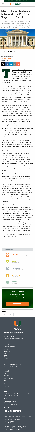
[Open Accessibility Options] (2, 1)
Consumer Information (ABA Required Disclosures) (17, 393)
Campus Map (7, 403)
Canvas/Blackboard (9, 378)
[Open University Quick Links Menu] (33, 1)
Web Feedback (8, 388)
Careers (6, 373)
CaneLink (6, 377)
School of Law (7, 344)
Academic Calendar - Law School (12, 364)
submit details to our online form (13, 429)
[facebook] (7, 64)
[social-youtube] (11, 411)
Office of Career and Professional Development (18, 217)
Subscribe (17, 304)
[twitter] (3, 64)
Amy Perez (14, 215)
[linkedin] (11, 64)
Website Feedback (8, 422)
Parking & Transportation (10, 404)
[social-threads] (19, 411)
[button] (31, 427)
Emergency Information (9, 418)
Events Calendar (8, 368)
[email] (14, 64)
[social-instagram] (14, 411)
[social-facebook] (6, 411)
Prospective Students (9, 346)
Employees (7, 351)
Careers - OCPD (8, 353)
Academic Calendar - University (12, 366)
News (5, 357)
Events (6, 358)
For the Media (7, 386)
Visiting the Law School (10, 401)
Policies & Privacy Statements (11, 395)
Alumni (6, 349)
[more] (18, 64)
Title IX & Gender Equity (9, 421)
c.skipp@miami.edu (6, 58)
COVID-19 (6, 375)
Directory (6, 370)
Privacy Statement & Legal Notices (12, 419)
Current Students (8, 348)
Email (5, 380)
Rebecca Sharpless (24, 88)
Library (6, 355)
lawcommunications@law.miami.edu (13, 338)
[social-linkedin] (16, 411)
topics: (4, 311)
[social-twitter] (8, 411)
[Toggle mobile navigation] (2, 4)
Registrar (6, 371)
